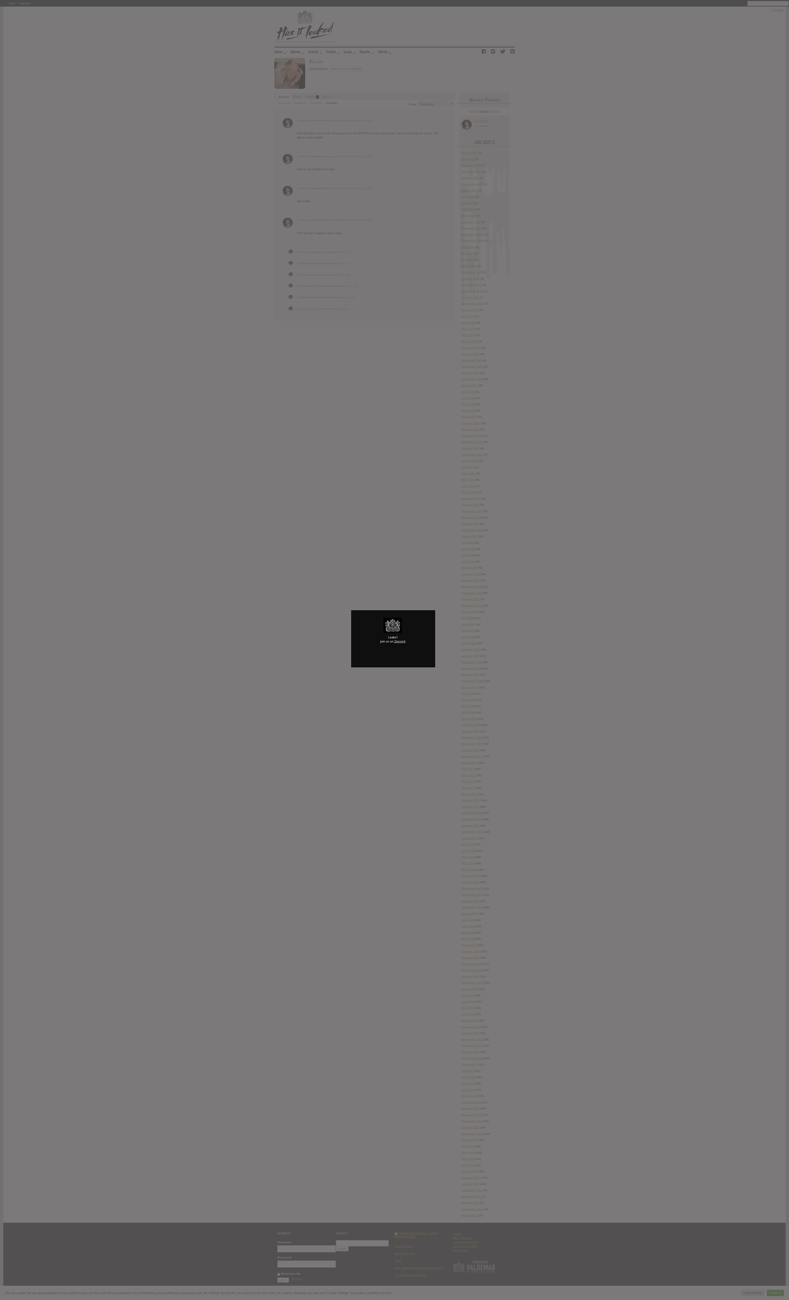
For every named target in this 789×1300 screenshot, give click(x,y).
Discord (399, 641)
